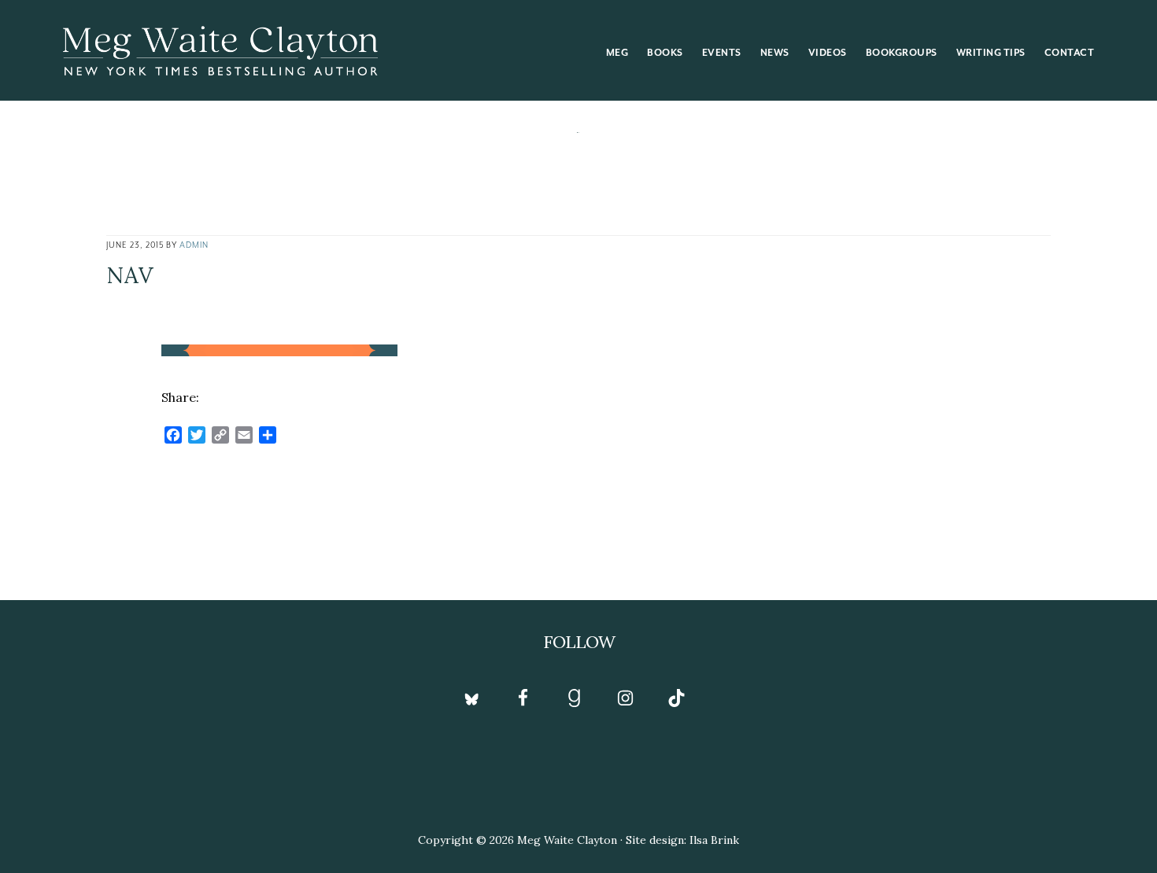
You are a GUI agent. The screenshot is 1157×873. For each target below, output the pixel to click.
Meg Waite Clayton (220, 50)
